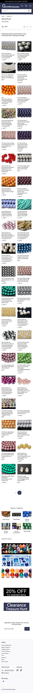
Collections (9, 16)
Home (3, 16)
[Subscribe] (27, 629)
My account (5, 661)
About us (4, 657)
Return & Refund (6, 647)
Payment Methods (6, 645)
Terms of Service (6, 651)
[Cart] (26, 6)
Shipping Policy (6, 649)
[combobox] (16, 10)
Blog (3, 659)
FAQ (3, 655)
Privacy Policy (5, 653)
